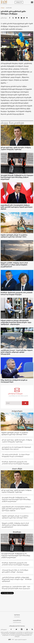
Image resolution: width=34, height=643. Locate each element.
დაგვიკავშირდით (17, 620)
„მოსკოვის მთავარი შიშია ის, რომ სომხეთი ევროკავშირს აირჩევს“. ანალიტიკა (15, 571)
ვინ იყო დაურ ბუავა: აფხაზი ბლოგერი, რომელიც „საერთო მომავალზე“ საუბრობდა (16, 148)
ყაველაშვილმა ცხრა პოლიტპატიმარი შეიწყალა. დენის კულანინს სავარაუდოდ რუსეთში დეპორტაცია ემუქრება (16, 207)
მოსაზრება (17, 532)
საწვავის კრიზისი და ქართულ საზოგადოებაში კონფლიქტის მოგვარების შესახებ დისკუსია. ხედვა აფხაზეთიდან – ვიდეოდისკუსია (16, 322)
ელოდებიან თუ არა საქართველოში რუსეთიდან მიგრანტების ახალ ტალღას (16, 448)
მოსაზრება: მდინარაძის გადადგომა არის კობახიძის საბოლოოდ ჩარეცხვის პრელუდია (16, 293)
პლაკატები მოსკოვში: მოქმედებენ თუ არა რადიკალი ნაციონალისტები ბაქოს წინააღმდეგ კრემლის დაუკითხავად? (17, 177)
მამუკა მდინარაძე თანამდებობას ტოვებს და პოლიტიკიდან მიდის (14, 381)
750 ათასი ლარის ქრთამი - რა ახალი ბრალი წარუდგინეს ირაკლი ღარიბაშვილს (16, 455)
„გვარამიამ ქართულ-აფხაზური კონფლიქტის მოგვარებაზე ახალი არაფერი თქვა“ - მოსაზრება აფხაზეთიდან (17, 579)
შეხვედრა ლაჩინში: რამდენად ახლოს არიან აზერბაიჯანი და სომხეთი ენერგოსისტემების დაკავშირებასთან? (14, 265)
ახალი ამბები (17, 468)
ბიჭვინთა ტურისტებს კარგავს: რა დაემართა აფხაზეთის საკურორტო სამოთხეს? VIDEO (14, 236)
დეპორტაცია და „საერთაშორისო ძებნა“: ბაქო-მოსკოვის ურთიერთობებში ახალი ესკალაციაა (16, 587)
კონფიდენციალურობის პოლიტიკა (17, 626)
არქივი (3, 7)
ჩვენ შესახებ (17, 615)
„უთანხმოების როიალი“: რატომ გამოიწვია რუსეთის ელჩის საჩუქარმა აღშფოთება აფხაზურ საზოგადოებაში (16, 352)
